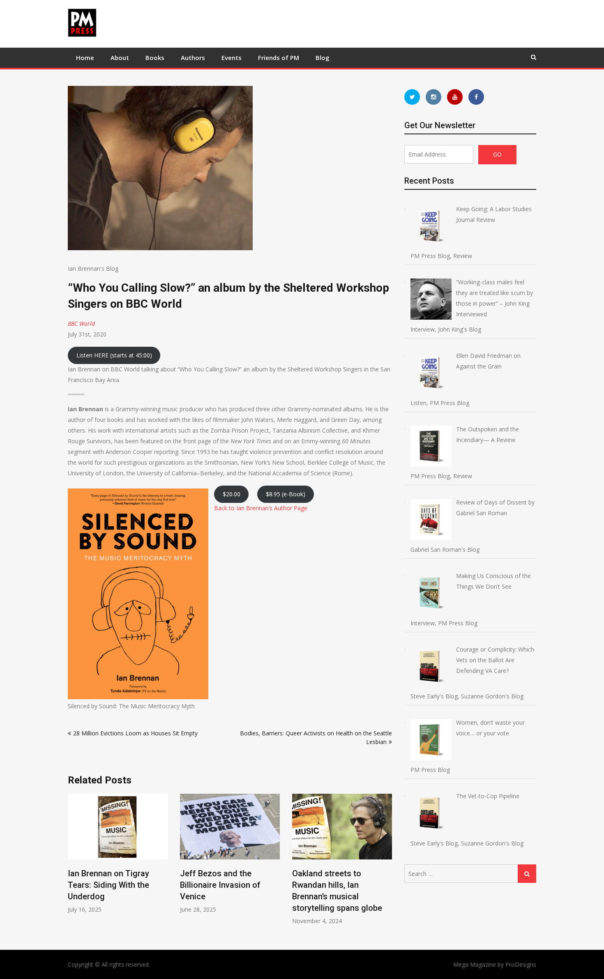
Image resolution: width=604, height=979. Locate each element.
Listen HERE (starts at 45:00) (114, 355)
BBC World (81, 323)
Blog (323, 57)
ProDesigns (520, 964)
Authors (193, 57)
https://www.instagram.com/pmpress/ (433, 97)
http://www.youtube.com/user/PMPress (455, 97)
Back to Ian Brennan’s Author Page (260, 508)
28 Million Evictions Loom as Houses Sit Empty (135, 733)
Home (85, 57)
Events (231, 57)
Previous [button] (73, 863)
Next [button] (386, 863)
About (120, 57)
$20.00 (231, 494)
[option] (118, 853)
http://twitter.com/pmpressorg (412, 97)
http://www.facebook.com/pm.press (476, 97)
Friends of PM (278, 57)
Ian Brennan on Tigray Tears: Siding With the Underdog (108, 884)
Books (154, 57)
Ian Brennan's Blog (93, 268)
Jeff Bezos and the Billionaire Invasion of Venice (220, 884)
